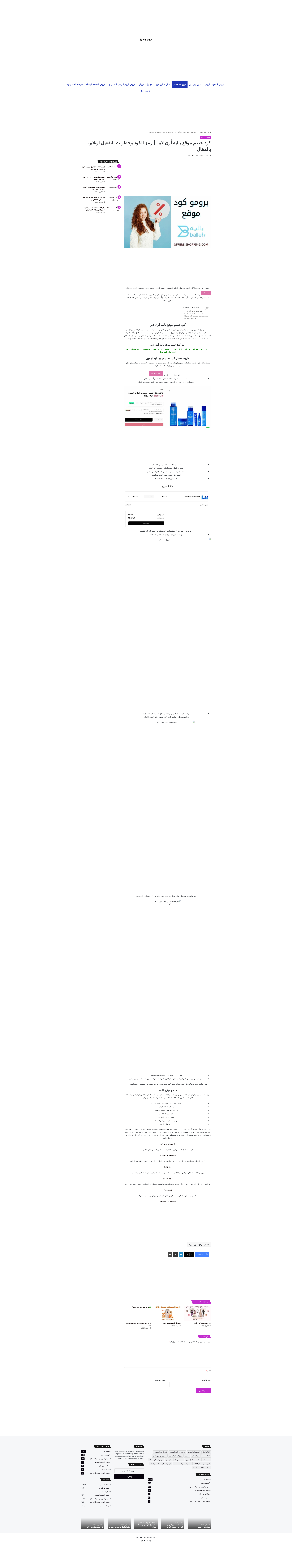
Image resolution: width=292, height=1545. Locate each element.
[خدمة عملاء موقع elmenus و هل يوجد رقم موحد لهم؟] (113, 180)
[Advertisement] (146, 16)
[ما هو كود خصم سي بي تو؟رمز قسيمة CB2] (137, 1313)
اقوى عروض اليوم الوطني (177, 1452)
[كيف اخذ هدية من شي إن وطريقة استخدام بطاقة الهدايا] (113, 200)
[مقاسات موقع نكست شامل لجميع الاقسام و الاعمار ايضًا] (113, 190)
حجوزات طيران (146, 84)
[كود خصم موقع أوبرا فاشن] (197, 1313)
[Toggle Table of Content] (206, 308)
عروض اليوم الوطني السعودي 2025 (160, 1463)
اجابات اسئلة (206, 1452)
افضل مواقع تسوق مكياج (198, 1244)
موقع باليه (206, 293)
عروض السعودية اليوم (215, 84)
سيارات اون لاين (163, 84)
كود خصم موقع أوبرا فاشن (202, 1323)
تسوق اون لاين (195, 84)
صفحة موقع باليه (156, 373)
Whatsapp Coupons (168, 1201)
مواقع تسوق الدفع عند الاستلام (201, 1467)
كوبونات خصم (179, 84)
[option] (199, 1520)
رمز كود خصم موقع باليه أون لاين (195, 313)
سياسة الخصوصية (75, 84)
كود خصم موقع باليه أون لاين (192, 311)
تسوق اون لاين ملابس (159, 1456)
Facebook (168, 1190)
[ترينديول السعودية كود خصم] (167, 1313)
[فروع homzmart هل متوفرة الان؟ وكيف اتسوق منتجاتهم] (113, 170)
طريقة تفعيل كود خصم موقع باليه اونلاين (197, 316)
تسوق (187, 1456)
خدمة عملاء (206, 1460)
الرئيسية (207, 132)
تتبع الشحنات (195, 1456)
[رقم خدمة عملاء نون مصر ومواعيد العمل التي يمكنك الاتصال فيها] (113, 210)
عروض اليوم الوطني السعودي (122, 84)
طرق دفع (169, 1460)
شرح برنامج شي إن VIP (202, 1527)
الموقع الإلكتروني (160, 1380)
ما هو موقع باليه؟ (191, 318)
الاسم (208, 1370)
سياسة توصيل (179, 1460)
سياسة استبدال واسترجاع (193, 1460)
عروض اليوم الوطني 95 (156, 1460)
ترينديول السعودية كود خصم (172, 1323)
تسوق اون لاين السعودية (175, 1456)
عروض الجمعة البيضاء (96, 84)
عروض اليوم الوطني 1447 (202, 1463)
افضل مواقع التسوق (193, 1452)
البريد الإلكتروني (205, 1380)
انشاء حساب (206, 1456)
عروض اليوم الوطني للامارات (200, 1501)
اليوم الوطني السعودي (161, 1452)
